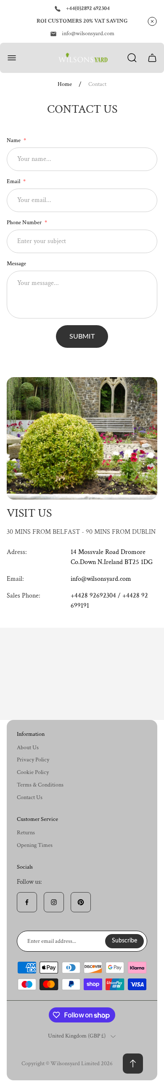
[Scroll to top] (133, 1063)
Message (16, 263)
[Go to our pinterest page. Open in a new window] (81, 902)
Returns (26, 832)
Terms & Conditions (40, 785)
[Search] (132, 58)
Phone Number (25, 222)
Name (14, 140)
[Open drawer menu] (11, 57)
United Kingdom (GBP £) (77, 1036)
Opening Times (35, 845)
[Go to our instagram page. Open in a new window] (54, 902)
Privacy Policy (33, 759)
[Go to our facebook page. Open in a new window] (27, 902)
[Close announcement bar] (152, 21)
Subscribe (124, 941)
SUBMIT (82, 336)
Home (65, 84)
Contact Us (29, 797)
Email (14, 181)
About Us (28, 747)
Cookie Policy (33, 772)
